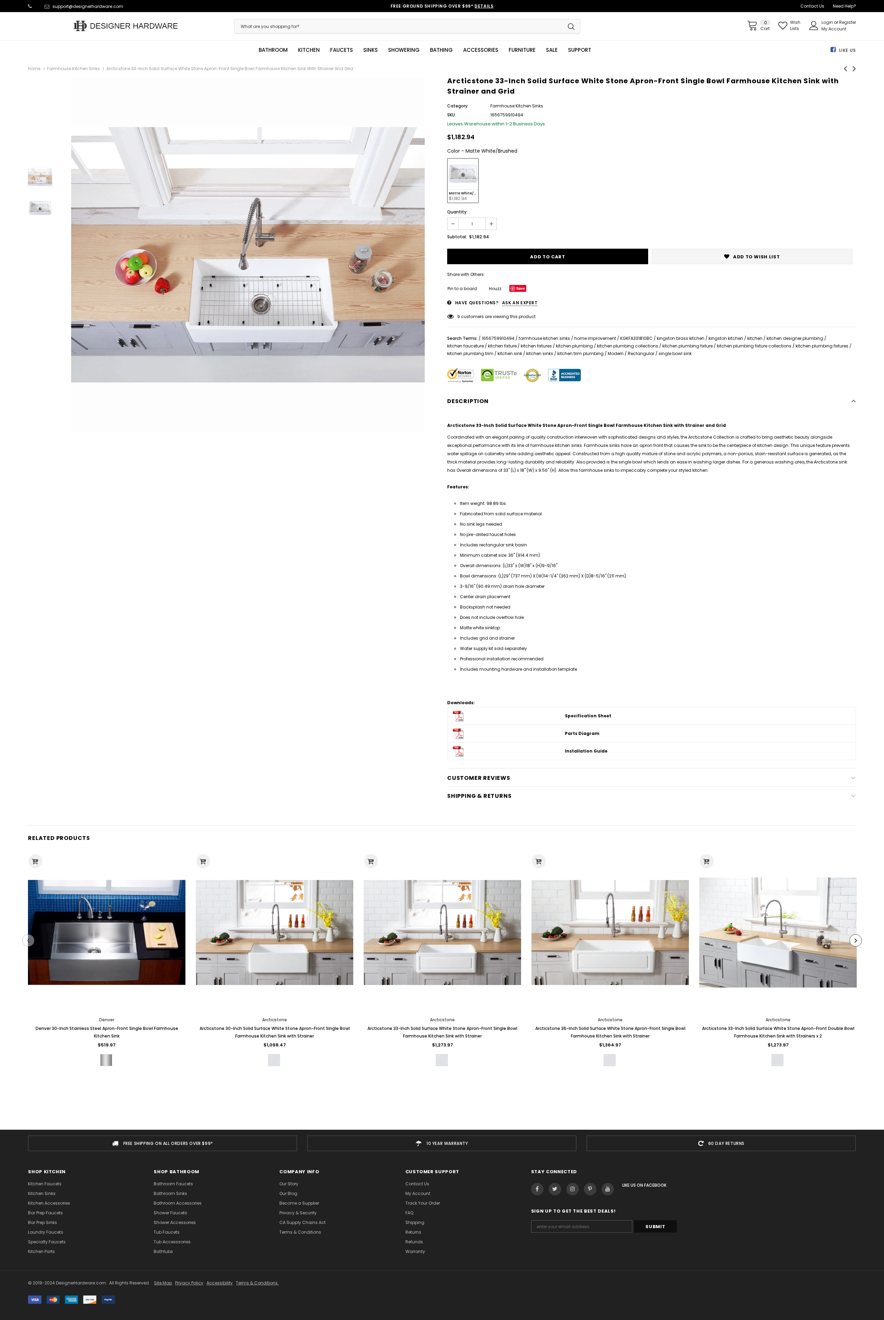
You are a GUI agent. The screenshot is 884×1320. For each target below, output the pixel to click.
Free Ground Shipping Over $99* (442, 6)
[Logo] (126, 26)
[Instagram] (572, 1189)
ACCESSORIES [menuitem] (480, 50)
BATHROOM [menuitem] (273, 50)
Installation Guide (586, 751)
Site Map (163, 1283)
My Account (833, 29)
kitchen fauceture (465, 346)
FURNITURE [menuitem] (522, 50)
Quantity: (457, 212)
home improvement (595, 338)
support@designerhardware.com (87, 6)
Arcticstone (274, 1020)
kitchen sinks (539, 353)
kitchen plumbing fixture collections (754, 346)
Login (827, 22)
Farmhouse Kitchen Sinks (73, 68)
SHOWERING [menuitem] (404, 50)
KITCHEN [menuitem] (309, 50)
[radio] (463, 180)
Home (34, 68)
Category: (458, 106)
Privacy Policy (189, 1283)
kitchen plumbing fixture (687, 346)
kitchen (754, 338)
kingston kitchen (726, 338)
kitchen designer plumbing (795, 338)
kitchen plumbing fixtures (822, 346)
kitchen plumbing (574, 346)
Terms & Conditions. (257, 1283)
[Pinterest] (590, 1189)
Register (847, 22)
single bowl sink (675, 353)
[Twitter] (555, 1189)
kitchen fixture (502, 346)
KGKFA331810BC (636, 338)
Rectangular (641, 353)
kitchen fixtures (536, 346)
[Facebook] (537, 1189)
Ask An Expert (520, 303)
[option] (248, 255)
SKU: (451, 115)
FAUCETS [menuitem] (341, 50)
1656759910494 (498, 338)
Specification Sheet (588, 716)
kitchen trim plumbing (580, 353)
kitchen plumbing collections (627, 346)
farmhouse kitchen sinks (544, 338)
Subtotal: (457, 237)
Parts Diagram (582, 733)
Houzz (495, 288)
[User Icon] (814, 25)
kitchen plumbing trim (470, 353)
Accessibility (219, 1283)
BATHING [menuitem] (441, 50)
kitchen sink (510, 353)
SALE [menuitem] (552, 50)
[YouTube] (608, 1189)
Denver (106, 1020)
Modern (616, 353)
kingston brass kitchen (680, 338)
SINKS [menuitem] (370, 50)
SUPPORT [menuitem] (579, 50)
